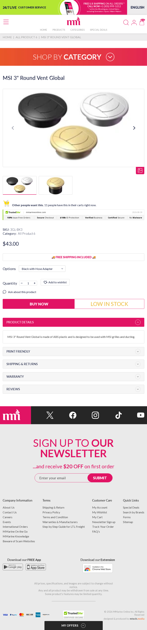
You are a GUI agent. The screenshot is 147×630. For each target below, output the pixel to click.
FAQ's (96, 531)
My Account (99, 507)
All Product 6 (26, 233)
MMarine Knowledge (16, 536)
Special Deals (131, 507)
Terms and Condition (55, 517)
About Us (9, 507)
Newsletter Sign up (103, 522)
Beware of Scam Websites (19, 541)
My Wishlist (99, 512)
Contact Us (10, 512)
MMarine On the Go (15, 531)
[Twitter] (42, 415)
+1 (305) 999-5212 (110, 6)
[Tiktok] (110, 415)
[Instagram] (87, 415)
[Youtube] (133, 415)
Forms (127, 517)
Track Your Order (103, 526)
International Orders (15, 526)
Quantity (10, 283)
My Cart (97, 517)
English (137, 7)
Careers (7, 517)
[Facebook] (65, 415)
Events (7, 522)
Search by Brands (133, 512)
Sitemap (128, 522)
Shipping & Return (53, 507)
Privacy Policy (51, 512)
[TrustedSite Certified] (73, 614)
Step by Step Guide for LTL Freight (63, 526)
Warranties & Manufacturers (60, 522)
